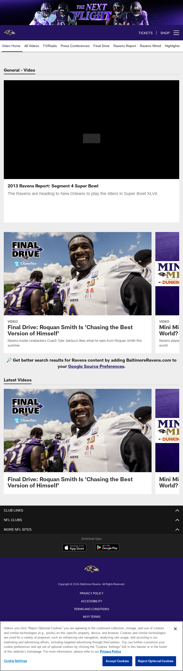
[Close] (175, 629)
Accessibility (91, 600)
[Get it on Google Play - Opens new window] (107, 550)
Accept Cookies (117, 661)
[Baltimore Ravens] (91, 569)
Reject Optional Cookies (155, 661)
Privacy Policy (91, 593)
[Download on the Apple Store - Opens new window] (74, 548)
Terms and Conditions (91, 608)
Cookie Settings (15, 661)
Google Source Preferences (96, 366)
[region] (91, 646)
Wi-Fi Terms (91, 616)
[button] (92, 138)
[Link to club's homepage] (9, 31)
